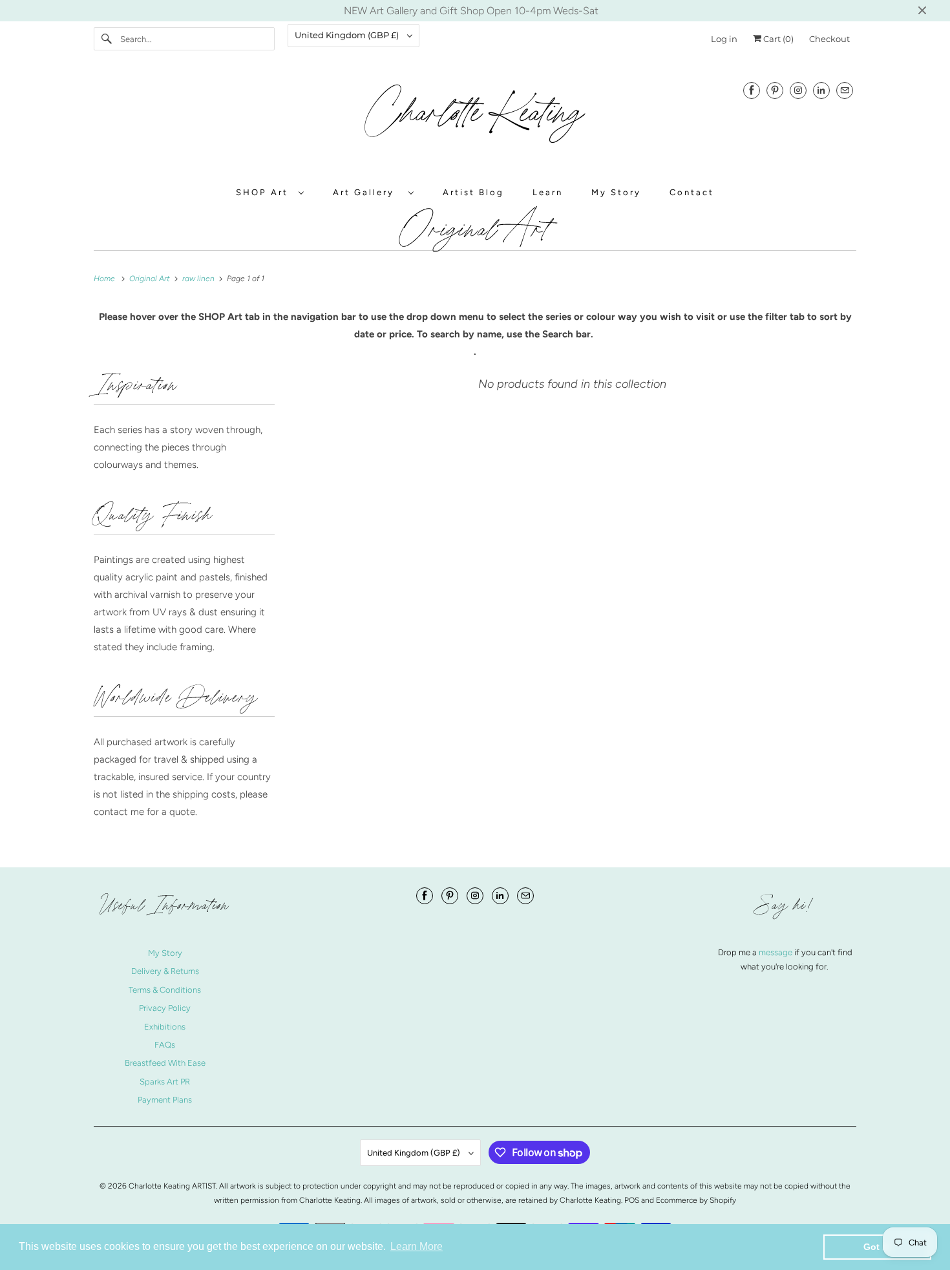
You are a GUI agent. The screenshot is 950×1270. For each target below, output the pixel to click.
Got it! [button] (877, 1247)
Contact (692, 192)
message (776, 952)
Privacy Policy (165, 1008)
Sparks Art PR (165, 1081)
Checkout (829, 39)
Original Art (475, 229)
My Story (616, 192)
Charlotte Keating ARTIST (172, 1186)
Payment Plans (165, 1100)
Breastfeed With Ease (165, 1063)
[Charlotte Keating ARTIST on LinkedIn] (821, 90)
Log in (724, 39)
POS (631, 1200)
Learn (548, 192)
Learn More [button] (416, 1246)
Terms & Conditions (165, 990)
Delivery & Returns (165, 971)
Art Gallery (367, 192)
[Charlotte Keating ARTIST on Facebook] (751, 90)
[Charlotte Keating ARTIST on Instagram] (798, 90)
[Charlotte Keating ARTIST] (475, 120)
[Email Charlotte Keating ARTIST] (844, 90)
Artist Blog (473, 192)
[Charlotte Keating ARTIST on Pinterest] (774, 90)
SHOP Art (264, 192)
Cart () (777, 39)
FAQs (164, 1045)
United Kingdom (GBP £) (348, 35)
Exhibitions (164, 1027)
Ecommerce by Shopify (696, 1200)
